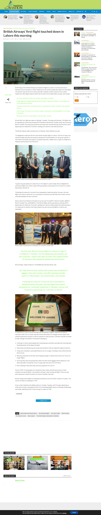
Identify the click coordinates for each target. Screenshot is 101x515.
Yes (77, 97)
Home (6, 11)
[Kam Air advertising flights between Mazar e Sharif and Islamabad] (84, 17)
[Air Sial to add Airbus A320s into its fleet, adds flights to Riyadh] (5, 17)
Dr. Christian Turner (21, 416)
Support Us (79, 11)
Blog (54, 11)
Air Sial (9, 459)
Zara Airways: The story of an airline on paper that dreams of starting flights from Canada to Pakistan (60, 18)
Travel (48, 11)
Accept (74, 512)
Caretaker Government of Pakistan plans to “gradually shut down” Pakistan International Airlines (44, 19)
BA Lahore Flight (55, 413)
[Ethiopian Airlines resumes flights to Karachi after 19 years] (68, 17)
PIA (65, 458)
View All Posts (66, 475)
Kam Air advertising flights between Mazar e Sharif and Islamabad (90, 18)
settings (64, 513)
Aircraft (41, 11)
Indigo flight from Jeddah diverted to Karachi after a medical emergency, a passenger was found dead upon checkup (28, 19)
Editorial (23, 11)
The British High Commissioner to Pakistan (48, 416)
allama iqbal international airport (28, 413)
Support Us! (43, 400)
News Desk (8, 95)
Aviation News (14, 11)
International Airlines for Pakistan (24, 28)
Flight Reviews (32, 11)
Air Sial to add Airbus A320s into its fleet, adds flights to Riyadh (13, 17)
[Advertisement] (69, 4)
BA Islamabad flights (44, 413)
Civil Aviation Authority (37, 459)
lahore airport (31, 416)
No (88, 97)
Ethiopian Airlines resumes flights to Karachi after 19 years (75, 18)
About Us (71, 11)
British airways (65, 413)
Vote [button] (77, 100)
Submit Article (62, 11)
